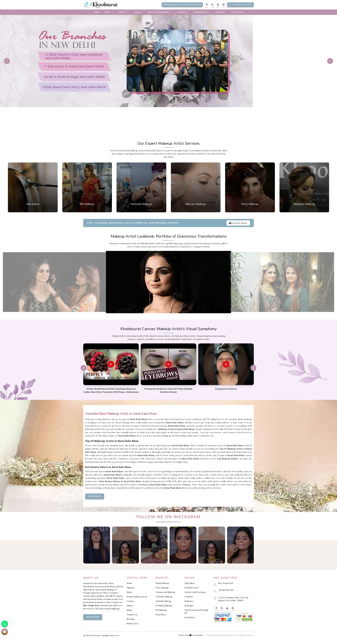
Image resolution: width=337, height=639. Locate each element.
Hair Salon (189, 583)
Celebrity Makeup (164, 596)
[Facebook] (207, 4)
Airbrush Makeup (163, 601)
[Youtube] (218, 4)
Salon (137, 12)
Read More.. (161, 614)
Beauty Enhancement (158, 12)
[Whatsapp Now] (4, 624)
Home (96, 12)
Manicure (189, 601)
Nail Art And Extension (195, 592)
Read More (94, 496)
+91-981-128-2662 (242, 4)
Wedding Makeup (164, 605)
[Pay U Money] (244, 617)
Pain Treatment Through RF (196, 611)
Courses (181, 12)
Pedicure (189, 596)
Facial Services (191, 587)
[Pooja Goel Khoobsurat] (96, 545)
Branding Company (245, 635)
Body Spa (189, 605)
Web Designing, (212, 635)
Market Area (132, 623)
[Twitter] (212, 4)
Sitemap (130, 619)
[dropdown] (112, 12)
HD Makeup (161, 610)
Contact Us (237, 12)
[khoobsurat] (110, 5)
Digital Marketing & (228, 635)
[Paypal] (223, 617)
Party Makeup (162, 587)
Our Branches (201, 12)
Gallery (219, 12)
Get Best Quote (239, 223)
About (108, 12)
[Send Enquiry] (4, 631)
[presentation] (84, 368)
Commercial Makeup (165, 592)
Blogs (129, 610)
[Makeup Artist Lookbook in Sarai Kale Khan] (55, 282)
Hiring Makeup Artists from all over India (182, 4)
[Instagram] (223, 4)
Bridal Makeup (162, 583)
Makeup (122, 12)
